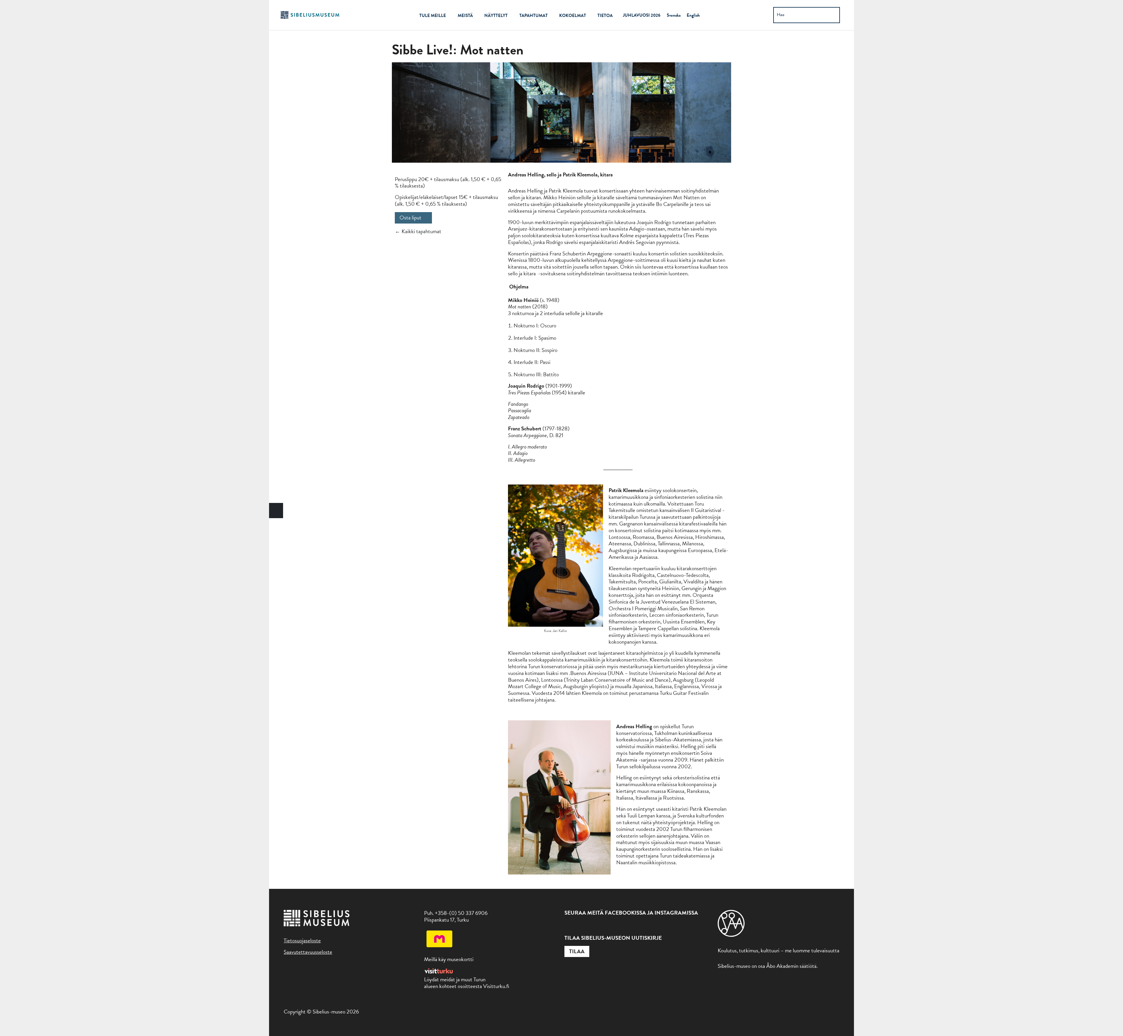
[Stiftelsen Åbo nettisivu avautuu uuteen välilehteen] (731, 935)
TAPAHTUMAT (533, 15)
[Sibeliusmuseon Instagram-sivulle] (581, 926)
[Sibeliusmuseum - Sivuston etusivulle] (310, 18)
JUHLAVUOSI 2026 (641, 15)
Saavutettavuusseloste (308, 952)
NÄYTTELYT (496, 15)
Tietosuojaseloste (302, 940)
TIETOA (605, 15)
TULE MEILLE (432, 15)
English (693, 15)
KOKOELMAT (572, 15)
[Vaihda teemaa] (276, 510)
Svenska (674, 15)
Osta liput (410, 217)
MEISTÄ (465, 15)
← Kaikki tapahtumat (418, 231)
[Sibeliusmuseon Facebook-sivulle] (568, 926)
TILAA (577, 951)
